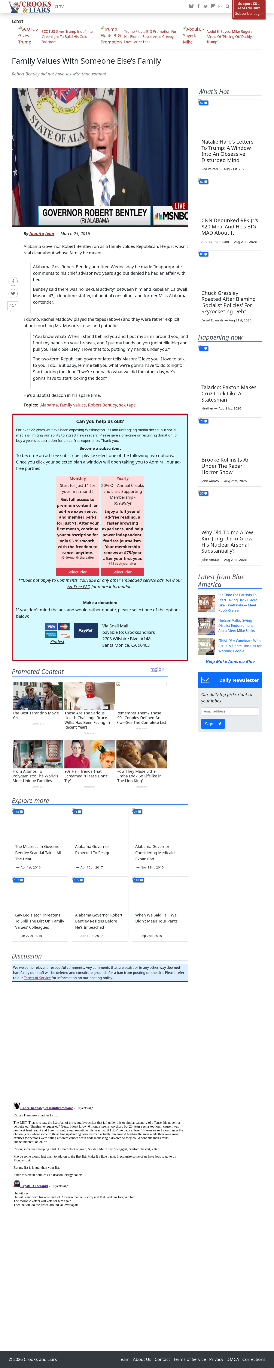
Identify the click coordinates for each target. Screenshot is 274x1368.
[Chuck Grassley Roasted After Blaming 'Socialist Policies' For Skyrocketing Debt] (230, 269)
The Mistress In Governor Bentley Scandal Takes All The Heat (38, 852)
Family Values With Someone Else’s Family (86, 61)
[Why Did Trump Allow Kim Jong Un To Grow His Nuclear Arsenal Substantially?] (230, 508)
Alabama (49, 405)
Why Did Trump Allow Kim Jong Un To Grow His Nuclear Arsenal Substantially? (227, 541)
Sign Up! (213, 724)
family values (73, 405)
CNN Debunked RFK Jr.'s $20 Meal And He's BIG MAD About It (229, 226)
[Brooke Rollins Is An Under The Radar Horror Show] (230, 436)
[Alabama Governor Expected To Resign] (100, 824)
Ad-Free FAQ (78, 587)
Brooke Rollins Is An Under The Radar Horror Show (225, 466)
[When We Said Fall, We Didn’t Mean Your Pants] (160, 892)
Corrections (253, 1359)
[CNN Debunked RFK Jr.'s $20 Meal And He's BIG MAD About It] (230, 196)
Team (124, 1359)
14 (202, 348)
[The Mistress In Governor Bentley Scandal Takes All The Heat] (40, 824)
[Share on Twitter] (13, 293)
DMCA (232, 1359)
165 (16, 812)
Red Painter (209, 169)
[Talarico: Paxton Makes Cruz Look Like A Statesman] (230, 363)
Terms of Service (37, 977)
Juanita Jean (41, 233)
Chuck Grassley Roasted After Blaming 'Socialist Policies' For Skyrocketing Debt (228, 302)
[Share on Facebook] (13, 281)
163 (16, 880)
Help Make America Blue (230, 661)
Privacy (216, 1359)
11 (75, 812)
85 (202, 254)
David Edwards (212, 320)
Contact (162, 1359)
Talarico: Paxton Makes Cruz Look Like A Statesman (229, 393)
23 (135, 812)
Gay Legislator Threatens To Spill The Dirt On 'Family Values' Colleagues (39, 921)
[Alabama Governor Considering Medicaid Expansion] (160, 824)
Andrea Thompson (215, 241)
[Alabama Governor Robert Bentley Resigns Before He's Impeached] (100, 892)
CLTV (59, 6)
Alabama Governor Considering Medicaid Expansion (155, 852)
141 (136, 880)
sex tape (127, 405)
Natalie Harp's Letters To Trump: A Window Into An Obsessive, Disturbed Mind (227, 151)
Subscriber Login (249, 14)
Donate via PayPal (86, 630)
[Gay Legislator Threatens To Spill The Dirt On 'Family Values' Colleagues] (40, 892)
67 (202, 182)
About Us (142, 1359)
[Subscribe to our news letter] (220, 6)
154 (13, 305)
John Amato (210, 481)
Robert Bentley (102, 405)
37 (202, 493)
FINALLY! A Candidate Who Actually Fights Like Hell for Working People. (240, 645)
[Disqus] (100, 1154)
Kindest (57, 641)
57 (202, 103)
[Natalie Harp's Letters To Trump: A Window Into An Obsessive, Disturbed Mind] (230, 117)
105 (76, 880)
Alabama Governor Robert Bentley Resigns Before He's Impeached (98, 921)
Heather (207, 408)
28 (202, 421)
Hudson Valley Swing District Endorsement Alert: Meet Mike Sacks (236, 625)
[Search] (227, 6)
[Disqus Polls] (100, 1040)
